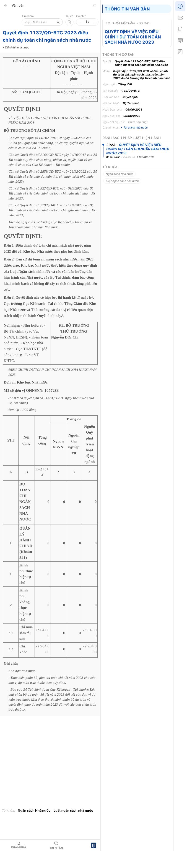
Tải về (69, 16)
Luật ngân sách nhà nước (73, 810)
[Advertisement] (50, 763)
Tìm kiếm (28, 16)
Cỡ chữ (81, 16)
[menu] (180, 28)
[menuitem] (180, 5)
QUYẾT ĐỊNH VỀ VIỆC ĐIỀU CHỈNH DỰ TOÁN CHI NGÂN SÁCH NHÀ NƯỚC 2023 (133, 37)
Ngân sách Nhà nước (34, 810)
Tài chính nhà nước (135, 127)
